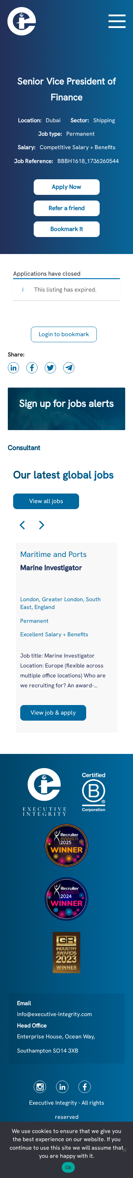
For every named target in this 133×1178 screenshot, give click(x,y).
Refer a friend (67, 208)
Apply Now (66, 187)
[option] (66, 638)
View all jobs (46, 501)
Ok (68, 1167)
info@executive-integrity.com (54, 1014)
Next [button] (41, 525)
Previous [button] (22, 525)
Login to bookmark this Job (64, 336)
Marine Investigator (51, 567)
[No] (124, 1150)
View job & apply (53, 712)
